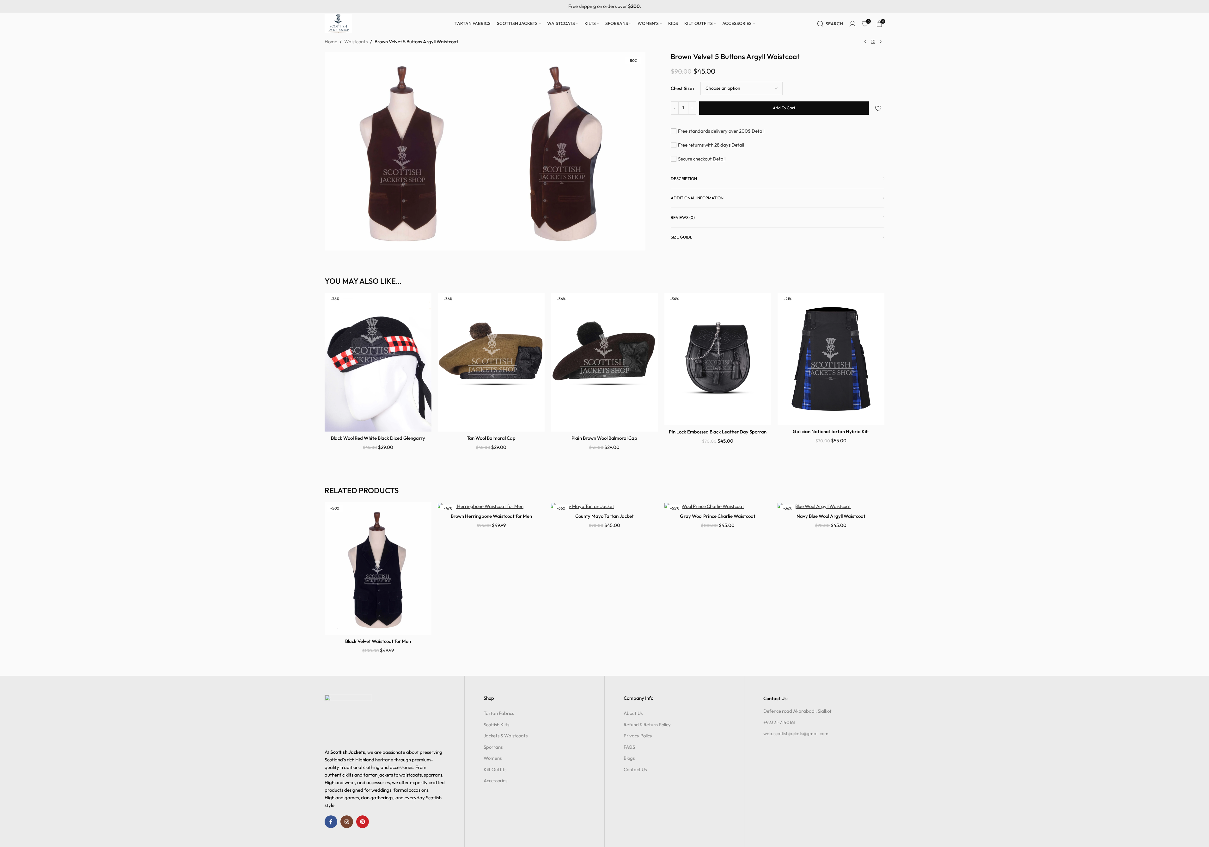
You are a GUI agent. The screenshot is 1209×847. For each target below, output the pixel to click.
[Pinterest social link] (362, 821)
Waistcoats (356, 42)
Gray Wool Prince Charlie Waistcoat (717, 516)
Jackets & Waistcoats (506, 736)
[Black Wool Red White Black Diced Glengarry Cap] (378, 362)
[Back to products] (873, 42)
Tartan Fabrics (499, 713)
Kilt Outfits (495, 769)
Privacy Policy (638, 736)
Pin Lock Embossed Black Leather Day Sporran (717, 432)
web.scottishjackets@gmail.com (795, 733)
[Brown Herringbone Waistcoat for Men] (491, 506)
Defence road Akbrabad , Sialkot (797, 711)
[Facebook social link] (331, 821)
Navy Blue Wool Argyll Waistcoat (831, 516)
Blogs (629, 758)
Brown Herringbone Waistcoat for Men (491, 516)
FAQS (629, 747)
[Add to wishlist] (878, 108)
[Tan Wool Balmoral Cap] (491, 362)
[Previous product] (865, 42)
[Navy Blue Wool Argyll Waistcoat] (831, 506)
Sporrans (493, 747)
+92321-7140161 (779, 722)
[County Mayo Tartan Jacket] (604, 506)
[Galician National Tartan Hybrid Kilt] (831, 359)
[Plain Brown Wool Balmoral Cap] (604, 362)
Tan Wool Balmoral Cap (491, 438)
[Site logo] (338, 23)
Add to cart (784, 107)
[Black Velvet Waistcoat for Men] (378, 568)
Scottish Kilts (496, 725)
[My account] (852, 23)
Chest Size (681, 88)
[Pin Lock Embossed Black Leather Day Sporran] (717, 359)
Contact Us (635, 769)
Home (331, 42)
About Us (633, 713)
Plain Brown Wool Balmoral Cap (604, 438)
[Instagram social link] (346, 821)
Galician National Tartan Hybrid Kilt (831, 431)
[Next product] (880, 42)
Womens (493, 758)
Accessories (495, 780)
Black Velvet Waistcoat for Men (378, 641)
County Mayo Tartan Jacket (604, 516)
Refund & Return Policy (647, 725)
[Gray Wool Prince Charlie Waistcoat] (717, 506)
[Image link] (348, 718)
